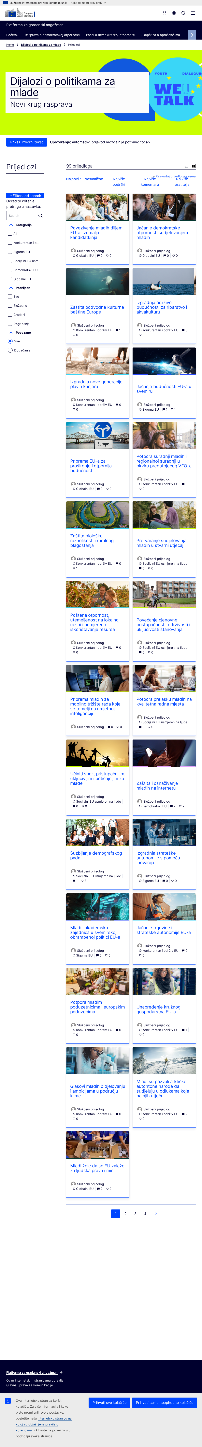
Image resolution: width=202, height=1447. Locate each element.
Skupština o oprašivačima (160, 35)
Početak (12, 35)
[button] (25, 225)
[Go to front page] (24, 12)
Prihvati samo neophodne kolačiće (164, 1403)
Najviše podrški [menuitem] (119, 182)
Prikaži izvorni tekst (26, 142)
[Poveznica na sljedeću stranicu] (156, 1214)
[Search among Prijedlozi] (40, 215)
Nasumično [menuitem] (94, 179)
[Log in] (164, 13)
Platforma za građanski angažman (32, 1372)
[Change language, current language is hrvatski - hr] (174, 13)
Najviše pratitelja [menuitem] (182, 182)
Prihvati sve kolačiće (109, 1403)
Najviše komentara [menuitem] (150, 182)
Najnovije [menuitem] (73, 179)
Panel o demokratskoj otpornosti (110, 35)
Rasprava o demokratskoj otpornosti (52, 35)
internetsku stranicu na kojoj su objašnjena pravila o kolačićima (44, 1424)
